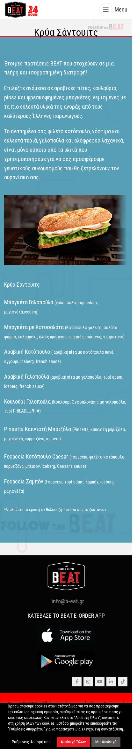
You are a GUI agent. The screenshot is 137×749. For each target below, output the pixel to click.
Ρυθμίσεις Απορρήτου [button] (31, 741)
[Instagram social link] (88, 681)
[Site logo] (21, 9)
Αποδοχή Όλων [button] (73, 741)
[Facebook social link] (77, 681)
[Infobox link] (66, 32)
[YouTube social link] (100, 681)
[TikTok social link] (122, 681)
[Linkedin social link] (111, 681)
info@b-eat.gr (68, 601)
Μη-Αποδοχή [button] (106, 741)
